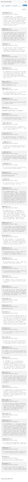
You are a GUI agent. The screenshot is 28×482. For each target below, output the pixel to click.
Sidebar (25, 5)
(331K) (14, 145)
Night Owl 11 (8, 5)
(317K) (14, 466)
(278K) (10, 174)
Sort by (24, 9)
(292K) (14, 166)
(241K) (14, 290)
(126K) (14, 260)
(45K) (14, 390)
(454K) (10, 83)
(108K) (14, 34)
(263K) (14, 181)
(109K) (14, 135)
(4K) (12, 458)
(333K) (14, 155)
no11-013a (15, 5)
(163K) (14, 101)
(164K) (14, 212)
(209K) (14, 330)
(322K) (14, 195)
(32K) (12, 109)
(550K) (14, 363)
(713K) (14, 91)
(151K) (14, 404)
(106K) (14, 377)
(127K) (14, 227)
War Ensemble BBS (6, 1)
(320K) (10, 300)
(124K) (14, 251)
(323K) (10, 307)
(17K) (14, 116)
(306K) (14, 441)
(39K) (14, 340)
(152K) (14, 279)
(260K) (14, 72)
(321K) (14, 427)
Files (3, 5)
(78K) (14, 47)
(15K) (14, 450)
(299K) (14, 18)
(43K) (14, 239)
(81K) (14, 59)
